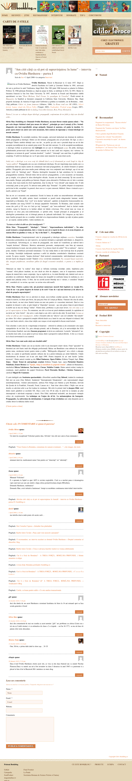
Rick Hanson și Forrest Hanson (41, 57)
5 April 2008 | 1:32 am (16, 512)
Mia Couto (73, 48)
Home (5, 15)
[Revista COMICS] (104, 267)
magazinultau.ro (10, 778)
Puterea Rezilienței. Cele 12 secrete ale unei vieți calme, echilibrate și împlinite (41, 50)
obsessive (12, 453)
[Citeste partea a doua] (14, 406)
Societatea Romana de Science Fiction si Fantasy (41, 775)
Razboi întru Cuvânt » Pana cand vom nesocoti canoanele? (37, 532)
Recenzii (15, 15)
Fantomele (22, 45)
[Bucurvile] (84, 6)
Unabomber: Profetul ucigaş (60, 107)
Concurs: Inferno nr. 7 (103, 242)
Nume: (9, 689)
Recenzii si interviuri (103, 325)
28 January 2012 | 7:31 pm (17, 661)
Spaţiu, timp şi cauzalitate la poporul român (47, 364)
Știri (26, 15)
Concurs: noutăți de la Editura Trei (108, 252)
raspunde (79, 442)
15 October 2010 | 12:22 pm (17, 644)
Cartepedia (8, 772)
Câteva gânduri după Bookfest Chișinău (110, 134)
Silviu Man (13, 617)
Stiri (97, 323)
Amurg (98, 246)
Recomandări (40, 15)
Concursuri (95, 15)
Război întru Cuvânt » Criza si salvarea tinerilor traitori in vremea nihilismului (45, 549)
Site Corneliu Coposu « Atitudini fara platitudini (34, 526)
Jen (22, 77)
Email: (9, 698)
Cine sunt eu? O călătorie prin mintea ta (58, 47)
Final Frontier (29, 769)
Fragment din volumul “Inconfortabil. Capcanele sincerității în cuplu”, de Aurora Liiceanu (110, 139)
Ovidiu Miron (14, 429)
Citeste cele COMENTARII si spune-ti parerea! (30, 423)
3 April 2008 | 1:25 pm (16, 433)
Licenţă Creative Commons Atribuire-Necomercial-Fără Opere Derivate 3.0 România (112, 343)
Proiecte (99, 764)
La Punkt (27, 772)
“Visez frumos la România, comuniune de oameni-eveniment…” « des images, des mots (48, 447)
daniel (11, 508)
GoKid (6, 769)
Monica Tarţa (14, 640)
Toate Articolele (101, 320)
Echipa (110, 764)
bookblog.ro (19, 6)
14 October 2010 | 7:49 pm (17, 601)
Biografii (71, 15)
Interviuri (57, 15)
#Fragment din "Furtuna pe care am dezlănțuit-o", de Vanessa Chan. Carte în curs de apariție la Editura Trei (111, 147)
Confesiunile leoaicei (74, 45)
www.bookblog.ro (101, 340)
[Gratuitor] (120, 267)
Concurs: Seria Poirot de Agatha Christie (110, 249)
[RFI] (112, 283)
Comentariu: (10, 715)
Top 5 (82, 15)
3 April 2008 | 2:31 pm (16, 475)
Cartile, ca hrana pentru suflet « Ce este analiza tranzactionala (38, 590)
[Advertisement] (112, 96)
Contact (122, 764)
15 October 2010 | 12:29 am (17, 621)
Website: (9, 706)
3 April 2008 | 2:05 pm (16, 457)
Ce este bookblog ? (81, 764)
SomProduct (8, 775)
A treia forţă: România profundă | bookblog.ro (33, 565)
